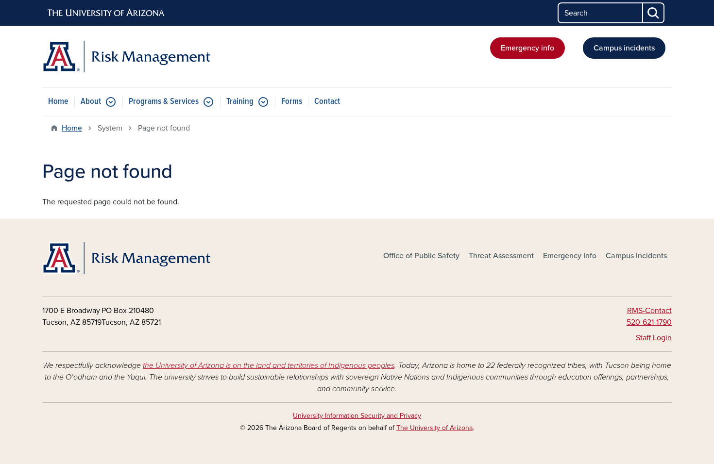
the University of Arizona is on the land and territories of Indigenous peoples (268, 365)
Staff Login (654, 338)
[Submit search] (653, 12)
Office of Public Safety (421, 256)
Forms (291, 101)
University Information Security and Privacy (357, 416)
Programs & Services (164, 101)
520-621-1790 (649, 322)
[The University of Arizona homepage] (106, 13)
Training (240, 101)
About (91, 101)
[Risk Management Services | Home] (143, 56)
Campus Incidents (636, 256)
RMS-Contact (649, 310)
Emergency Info (569, 256)
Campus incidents (624, 48)
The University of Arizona (434, 428)
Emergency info (527, 48)
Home (58, 101)
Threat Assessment (501, 256)
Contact (327, 101)
